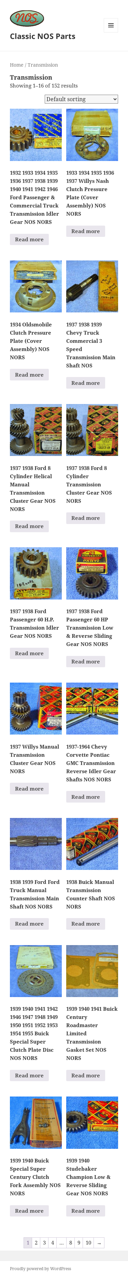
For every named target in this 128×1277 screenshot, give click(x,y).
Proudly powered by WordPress (40, 1269)
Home (17, 65)
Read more (29, 239)
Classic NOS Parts (42, 36)
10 (88, 1242)
